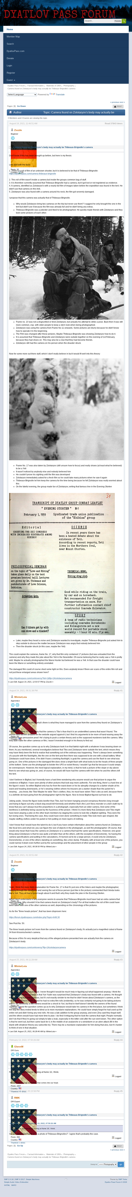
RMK (17, 1097)
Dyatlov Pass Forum (16, 86)
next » (122, 102)
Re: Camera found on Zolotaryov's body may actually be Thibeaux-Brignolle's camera (55, 714)
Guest (10, 80)
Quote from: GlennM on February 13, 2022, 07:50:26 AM (33, 1123)
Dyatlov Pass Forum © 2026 (116, 1182)
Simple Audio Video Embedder (16, 1182)
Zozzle (18, 130)
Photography (68, 86)
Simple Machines (32, 1179)
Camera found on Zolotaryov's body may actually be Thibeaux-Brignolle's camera (41, 89)
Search (10, 44)
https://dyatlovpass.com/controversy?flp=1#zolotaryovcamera (37, 947)
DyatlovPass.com (15, 51)
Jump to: (94, 1164)
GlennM (18, 1046)
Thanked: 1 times (18, 1143)
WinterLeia (20, 697)
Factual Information (35, 86)
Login (9, 65)
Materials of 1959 (53, 86)
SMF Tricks (122, 1179)
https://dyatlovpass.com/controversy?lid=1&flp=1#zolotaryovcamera (40, 678)
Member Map (13, 36)
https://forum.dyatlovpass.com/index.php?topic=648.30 (34, 917)
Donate (10, 58)
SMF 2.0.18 (8, 1179)
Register (11, 73)
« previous (114, 102)
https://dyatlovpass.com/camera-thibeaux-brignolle (32, 173)
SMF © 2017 (20, 1179)
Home (10, 29)
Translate (60, 94)
